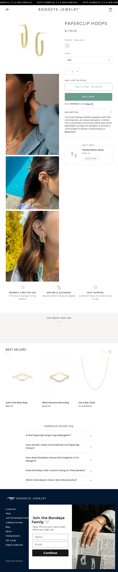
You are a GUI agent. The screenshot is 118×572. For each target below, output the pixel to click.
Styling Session (13, 536)
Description (71, 112)
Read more (70, 131)
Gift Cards (11, 540)
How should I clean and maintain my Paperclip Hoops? (52, 446)
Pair (69, 60)
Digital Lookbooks (14, 545)
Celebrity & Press (14, 522)
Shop (8, 513)
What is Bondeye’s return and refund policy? (51, 480)
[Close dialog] (111, 508)
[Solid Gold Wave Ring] (22, 378)
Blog (8, 527)
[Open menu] (10, 9)
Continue (50, 553)
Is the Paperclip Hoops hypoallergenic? (48, 435)
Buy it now (88, 97)
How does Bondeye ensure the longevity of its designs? (52, 459)
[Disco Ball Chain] (95, 378)
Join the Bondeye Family (17, 518)
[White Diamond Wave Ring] (59, 378)
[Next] (109, 351)
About (9, 531)
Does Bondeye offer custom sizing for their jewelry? (55, 470)
